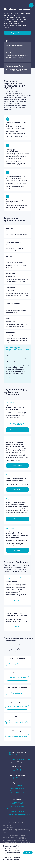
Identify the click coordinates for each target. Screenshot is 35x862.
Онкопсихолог (17, 785)
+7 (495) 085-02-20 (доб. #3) (20, 759)
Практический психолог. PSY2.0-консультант (17, 791)
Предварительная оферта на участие (17, 803)
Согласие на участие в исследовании (17, 814)
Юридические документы (17, 817)
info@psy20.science (17, 778)
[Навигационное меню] (31, 5)
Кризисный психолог (17, 788)
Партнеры (17, 795)
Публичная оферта (17, 806)
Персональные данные (17, 811)
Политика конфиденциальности (17, 809)
